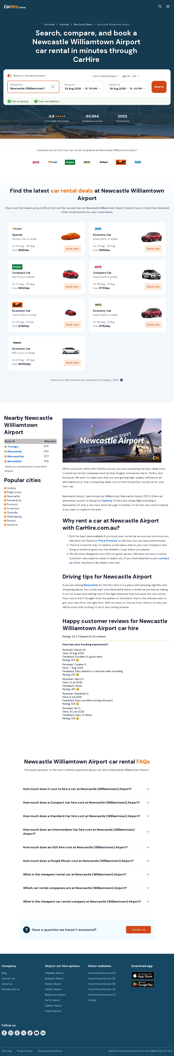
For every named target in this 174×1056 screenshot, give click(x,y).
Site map (7, 1050)
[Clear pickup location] (52, 86)
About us (7, 984)
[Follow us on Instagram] (10, 1032)
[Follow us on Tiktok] (30, 1032)
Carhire (92, 1000)
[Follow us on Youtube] (36, 1032)
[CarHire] (15, 6)
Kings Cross (14, 492)
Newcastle (91, 585)
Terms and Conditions (50, 1050)
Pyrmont (12, 504)
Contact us (8, 978)
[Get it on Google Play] (142, 984)
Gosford (12, 524)
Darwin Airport (53, 984)
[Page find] (160, 6)
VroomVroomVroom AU (102, 973)
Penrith (11, 520)
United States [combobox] (104, 76)
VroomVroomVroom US (102, 989)
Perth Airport (52, 1000)
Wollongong (14, 516)
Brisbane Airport (54, 978)
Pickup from (16, 84)
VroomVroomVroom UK (101, 984)
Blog (4, 973)
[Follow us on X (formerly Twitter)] (23, 1032)
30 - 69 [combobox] (129, 76)
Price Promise (107, 540)
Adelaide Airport (54, 973)
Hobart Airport (53, 989)
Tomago (13, 446)
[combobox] (27, 88)
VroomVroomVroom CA (102, 994)
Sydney (107, 500)
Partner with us (10, 989)
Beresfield (14, 461)
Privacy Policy (24, 1050)
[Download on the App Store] (142, 975)
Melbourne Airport (55, 994)
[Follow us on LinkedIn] (43, 1032)
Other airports (53, 1011)
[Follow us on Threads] (17, 1032)
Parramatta (14, 500)
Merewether (15, 456)
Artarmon (13, 508)
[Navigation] (167, 6)
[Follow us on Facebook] (4, 1032)
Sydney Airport (53, 1005)
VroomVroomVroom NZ (102, 978)
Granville (12, 512)
